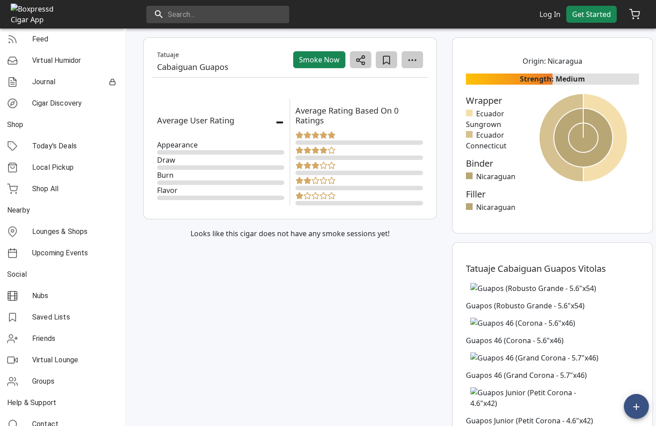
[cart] (634, 14)
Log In (550, 14)
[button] (62, 39)
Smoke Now (319, 60)
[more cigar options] (412, 59)
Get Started (591, 14)
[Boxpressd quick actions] (636, 406)
